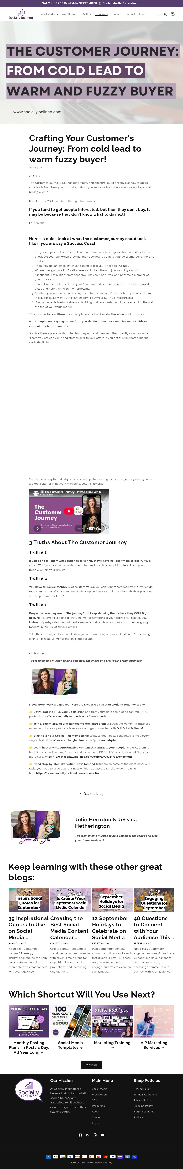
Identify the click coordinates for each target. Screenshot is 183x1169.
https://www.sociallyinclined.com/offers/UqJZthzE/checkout (88, 756)
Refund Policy (142, 1088)
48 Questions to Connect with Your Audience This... (154, 927)
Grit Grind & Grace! (130, 728)
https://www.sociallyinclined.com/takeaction (68, 773)
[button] (49, 14)
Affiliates (139, 1117)
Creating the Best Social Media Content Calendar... (69, 927)
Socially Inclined (85, 1163)
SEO (94, 1100)
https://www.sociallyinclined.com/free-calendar (73, 716)
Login (95, 1123)
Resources (98, 1105)
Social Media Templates (70, 1045)
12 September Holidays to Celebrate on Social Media (110, 927)
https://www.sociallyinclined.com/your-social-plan (81, 740)
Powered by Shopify (103, 1163)
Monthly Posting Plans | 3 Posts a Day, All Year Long (29, 1047)
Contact (97, 1117)
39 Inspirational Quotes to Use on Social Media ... (28, 927)
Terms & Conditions (145, 1094)
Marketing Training (112, 1042)
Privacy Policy (142, 1100)
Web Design (99, 1094)
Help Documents (144, 1111)
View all (91, 1064)
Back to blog (94, 793)
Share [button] (36, 175)
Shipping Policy (143, 1105)
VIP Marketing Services (154, 1045)
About (95, 1111)
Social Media (100, 1088)
